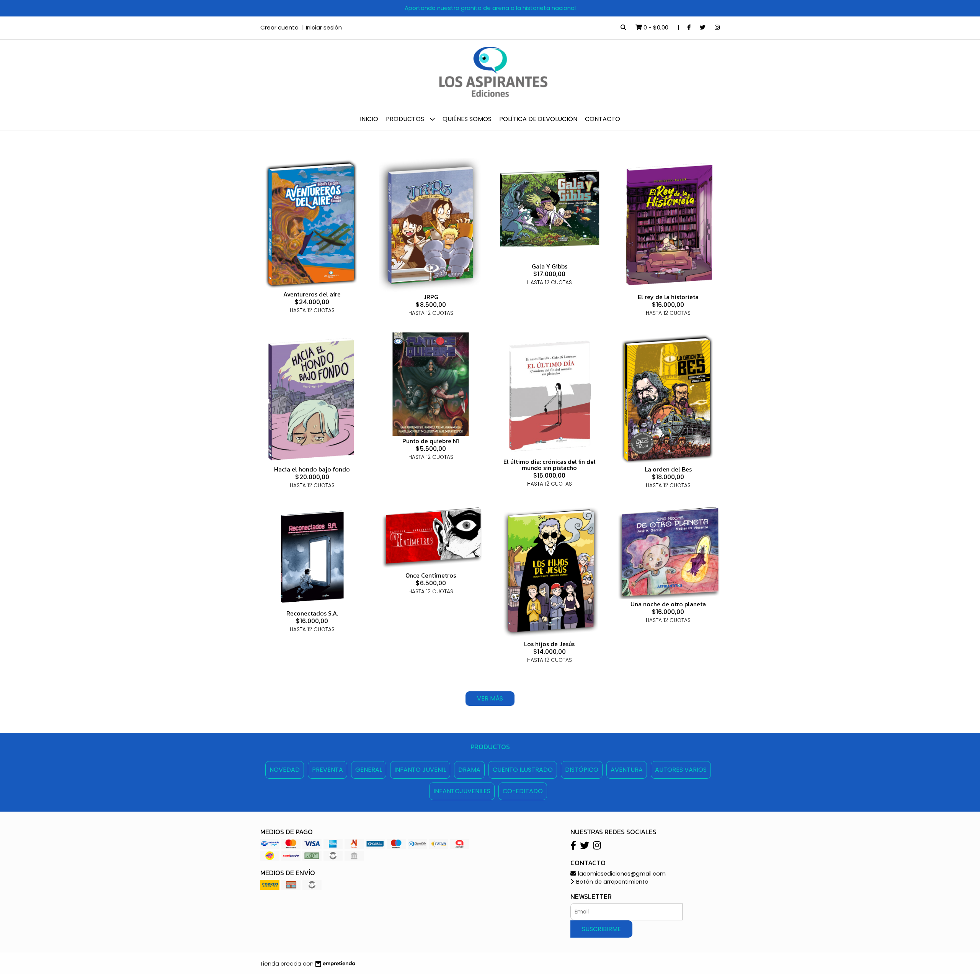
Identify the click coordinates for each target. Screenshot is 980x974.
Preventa (327, 769)
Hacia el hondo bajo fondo (312, 469)
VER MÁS (490, 698)
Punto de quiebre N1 (430, 440)
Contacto (602, 119)
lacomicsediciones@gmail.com (621, 873)
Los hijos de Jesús (549, 643)
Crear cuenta (279, 27)
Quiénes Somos (467, 119)
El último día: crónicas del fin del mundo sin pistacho (549, 464)
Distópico (581, 769)
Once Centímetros (430, 575)
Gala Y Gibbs (549, 266)
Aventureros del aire (312, 294)
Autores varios (681, 769)
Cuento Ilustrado (523, 769)
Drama (469, 769)
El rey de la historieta (668, 296)
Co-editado (523, 791)
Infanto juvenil (420, 769)
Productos (406, 119)
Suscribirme (601, 929)
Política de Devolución (538, 119)
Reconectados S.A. (312, 613)
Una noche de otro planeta (668, 604)
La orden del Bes (668, 469)
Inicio (369, 119)
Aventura (627, 769)
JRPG (430, 296)
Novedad (285, 769)
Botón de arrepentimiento (611, 882)
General (368, 769)
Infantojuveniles (461, 791)
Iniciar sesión (324, 27)
